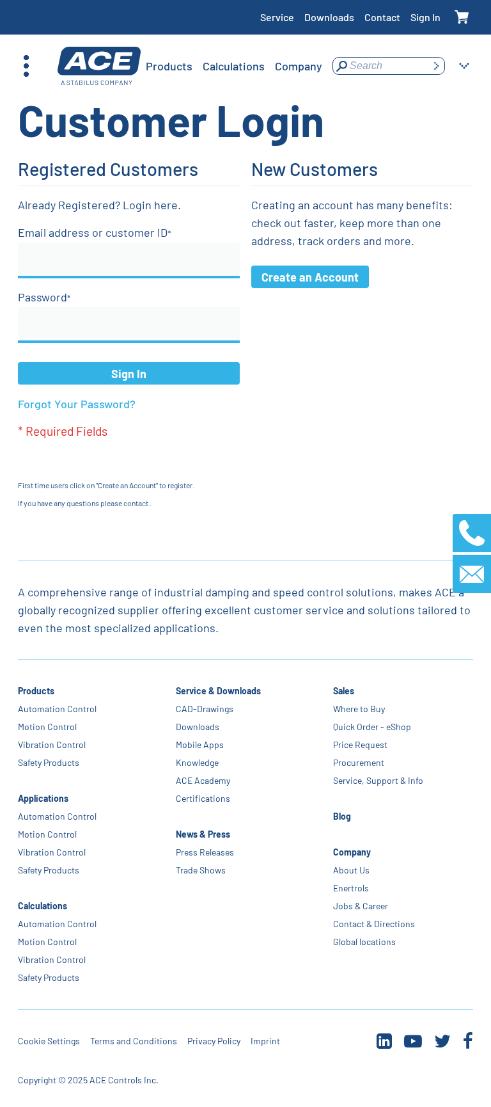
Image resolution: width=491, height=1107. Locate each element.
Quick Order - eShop (372, 726)
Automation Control (57, 708)
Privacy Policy (213, 1040)
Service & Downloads (218, 690)
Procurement (358, 762)
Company (352, 852)
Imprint (265, 1040)
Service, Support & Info (378, 780)
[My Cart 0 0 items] (462, 17)
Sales (343, 690)
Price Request (360, 744)
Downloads (329, 17)
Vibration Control (52, 744)
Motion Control (47, 726)
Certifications (203, 798)
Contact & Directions (374, 923)
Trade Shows (201, 869)
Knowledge (197, 762)
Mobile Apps (200, 744)
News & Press (203, 834)
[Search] (436, 66)
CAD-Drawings (204, 708)
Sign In (425, 17)
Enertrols (351, 887)
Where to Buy (359, 708)
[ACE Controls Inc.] (99, 66)
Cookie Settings (49, 1040)
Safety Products (48, 762)
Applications (43, 798)
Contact (382, 17)
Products (36, 690)
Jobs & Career (360, 905)
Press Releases (205, 852)
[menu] (234, 66)
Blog (342, 816)
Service (277, 17)
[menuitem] (169, 66)
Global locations (364, 941)
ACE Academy (203, 780)
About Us (351, 869)
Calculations (42, 905)
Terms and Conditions (133, 1040)
